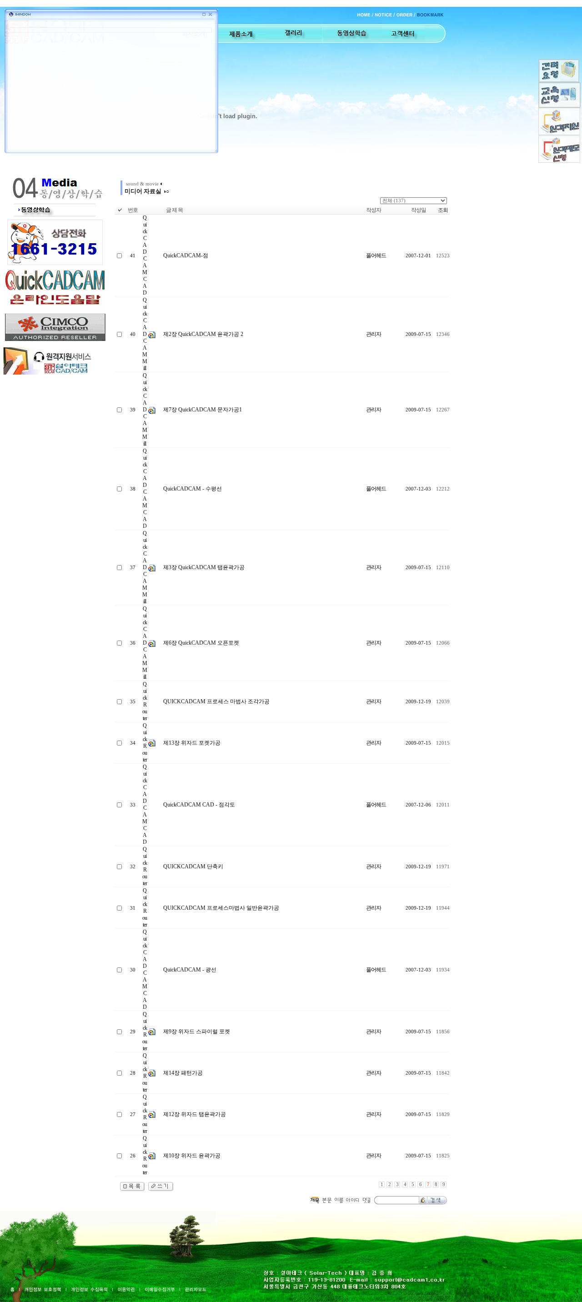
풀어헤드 (376, 255)
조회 (443, 210)
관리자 (373, 334)
